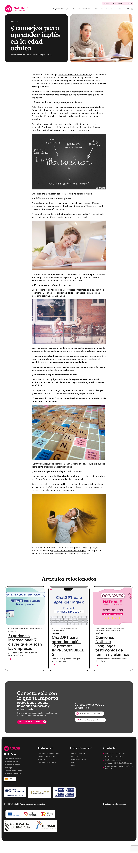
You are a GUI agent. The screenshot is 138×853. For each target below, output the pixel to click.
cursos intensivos (119, 628)
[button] (10, 659)
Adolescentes (12, 628)
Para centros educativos (104, 9)
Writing (62, 630)
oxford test (62, 628)
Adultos (19, 628)
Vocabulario (55, 630)
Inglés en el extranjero (61, 9)
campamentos (109, 628)
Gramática (55, 628)
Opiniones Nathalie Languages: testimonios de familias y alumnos (112, 646)
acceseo (122, 804)
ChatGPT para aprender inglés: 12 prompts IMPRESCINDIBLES (68, 646)
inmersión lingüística (35, 628)
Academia (119, 9)
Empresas (25, 628)
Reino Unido (116, 630)
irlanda (110, 630)
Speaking (73, 628)
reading (68, 628)
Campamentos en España (82, 9)
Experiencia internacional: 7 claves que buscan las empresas (25, 642)
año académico (100, 628)
